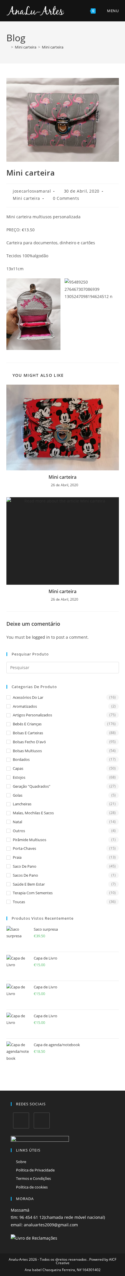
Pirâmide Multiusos (29, 839)
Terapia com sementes (33, 892)
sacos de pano (25, 875)
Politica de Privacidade (35, 1170)
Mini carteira (52, 47)
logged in (41, 637)
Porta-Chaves (24, 848)
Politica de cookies (32, 1187)
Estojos (19, 777)
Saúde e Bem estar (29, 884)
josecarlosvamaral (32, 191)
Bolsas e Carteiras (28, 732)
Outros (19, 830)
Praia (17, 857)
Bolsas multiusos (27, 750)
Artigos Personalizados (32, 715)
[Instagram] (42, 1120)
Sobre (21, 1161)
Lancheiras (22, 803)
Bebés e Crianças (27, 724)
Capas (18, 768)
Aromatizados (25, 706)
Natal (17, 821)
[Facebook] (21, 1120)
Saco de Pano (24, 866)
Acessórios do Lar (28, 697)
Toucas (19, 901)
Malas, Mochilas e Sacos (33, 812)
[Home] (7, 47)
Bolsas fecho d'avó (29, 741)
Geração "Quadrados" (31, 786)
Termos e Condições (33, 1178)
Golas (17, 795)
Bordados (21, 759)
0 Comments (66, 198)
